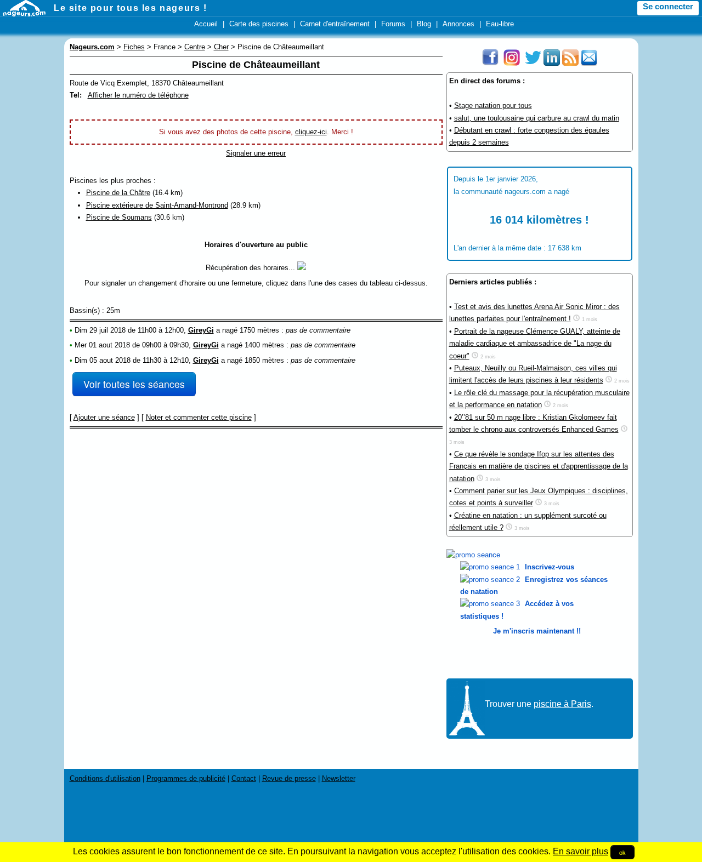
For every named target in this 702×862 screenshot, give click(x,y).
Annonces (458, 24)
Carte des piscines (258, 24)
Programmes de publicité (185, 778)
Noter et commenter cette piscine (199, 417)
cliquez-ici (311, 132)
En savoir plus (580, 851)
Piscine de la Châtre (118, 193)
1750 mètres (259, 330)
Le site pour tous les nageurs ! (130, 8)
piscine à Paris (562, 704)
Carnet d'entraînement (335, 24)
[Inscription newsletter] (589, 63)
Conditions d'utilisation (105, 778)
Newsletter (338, 778)
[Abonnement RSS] (570, 63)
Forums (393, 24)
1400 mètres (264, 345)
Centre (194, 47)
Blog (424, 24)
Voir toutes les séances (134, 384)
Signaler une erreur (256, 153)
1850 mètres (264, 360)
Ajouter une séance (104, 417)
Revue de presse (289, 778)
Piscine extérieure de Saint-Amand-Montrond (157, 205)
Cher (221, 47)
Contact (243, 778)
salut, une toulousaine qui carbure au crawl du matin (536, 118)
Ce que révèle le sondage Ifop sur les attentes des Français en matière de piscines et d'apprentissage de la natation (538, 466)
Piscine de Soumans (119, 217)
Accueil (206, 24)
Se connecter (668, 6)
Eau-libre (500, 24)
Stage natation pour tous (493, 105)
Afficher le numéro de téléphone (138, 95)
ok (622, 852)
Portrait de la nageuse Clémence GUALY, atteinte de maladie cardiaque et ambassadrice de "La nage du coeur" (534, 343)
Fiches (134, 47)
